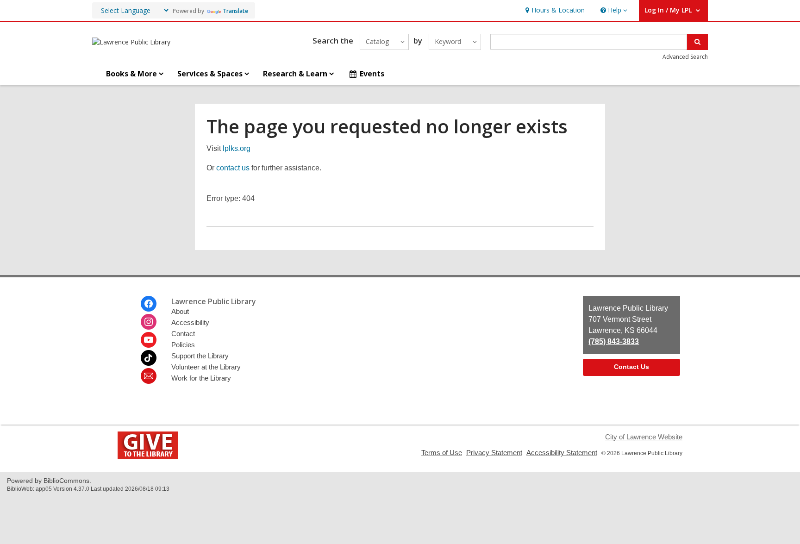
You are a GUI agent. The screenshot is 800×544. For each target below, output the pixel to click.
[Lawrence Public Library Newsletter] (148, 376)
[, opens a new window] (148, 457)
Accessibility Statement (561, 452)
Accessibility (190, 322)
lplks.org (236, 148)
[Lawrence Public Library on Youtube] (148, 340)
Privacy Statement (494, 452)
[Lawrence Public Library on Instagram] (148, 322)
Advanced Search (685, 57)
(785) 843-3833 (613, 341)
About (180, 311)
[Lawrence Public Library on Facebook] (148, 304)
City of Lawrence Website (643, 437)
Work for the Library (201, 378)
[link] (554, 10)
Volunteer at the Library (206, 367)
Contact (183, 334)
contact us (233, 168)
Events (372, 74)
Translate (235, 11)
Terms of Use (441, 452)
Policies (183, 345)
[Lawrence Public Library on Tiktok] (148, 358)
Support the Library (200, 356)
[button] (613, 10)
